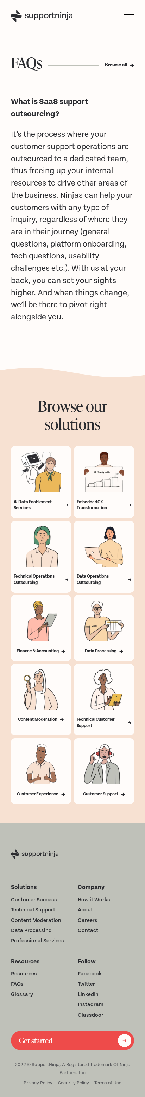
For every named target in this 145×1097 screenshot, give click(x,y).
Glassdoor (90, 1015)
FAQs (17, 984)
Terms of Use (107, 1083)
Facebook (90, 974)
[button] (126, 16)
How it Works (94, 900)
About (85, 910)
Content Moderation (36, 920)
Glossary (22, 994)
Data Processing (31, 931)
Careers (87, 920)
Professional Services (37, 941)
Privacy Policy (38, 1083)
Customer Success (34, 900)
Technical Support (33, 910)
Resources (24, 974)
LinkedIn (88, 994)
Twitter (86, 984)
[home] (43, 16)
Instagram (90, 1005)
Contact (88, 931)
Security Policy (73, 1083)
